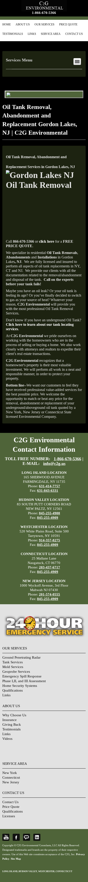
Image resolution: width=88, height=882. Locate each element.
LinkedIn (36, 837)
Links (32, 34)
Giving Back (11, 724)
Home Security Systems (19, 686)
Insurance (9, 720)
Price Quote (68, 24)
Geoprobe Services (16, 671)
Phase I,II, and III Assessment (24, 681)
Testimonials (12, 34)
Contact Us (74, 34)
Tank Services (12, 662)
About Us (22, 24)
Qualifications (12, 690)
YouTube (5, 837)
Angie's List (26, 837)
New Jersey (10, 782)
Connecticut (11, 777)
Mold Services (12, 667)
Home (6, 24)
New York (9, 773)
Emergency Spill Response (22, 676)
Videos (7, 739)
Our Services (44, 24)
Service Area (51, 34)
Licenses (8, 816)
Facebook (16, 837)
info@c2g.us (54, 463)
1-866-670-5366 (44, 13)
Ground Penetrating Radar (21, 657)
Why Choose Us (14, 715)
